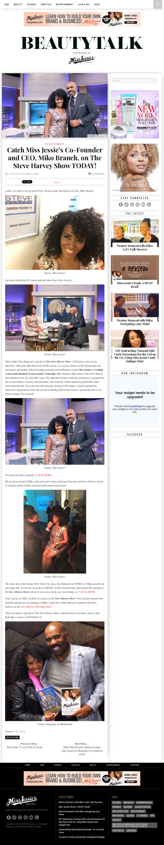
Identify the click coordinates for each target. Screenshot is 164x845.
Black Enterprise (142, 806)
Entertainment (64, 4)
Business (117, 806)
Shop (97, 4)
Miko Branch (118, 815)
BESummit (128, 806)
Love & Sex (83, 4)
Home (27, 765)
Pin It (56, 182)
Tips (152, 815)
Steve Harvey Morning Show (35, 606)
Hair (6, 4)
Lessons (130, 815)
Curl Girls (131, 830)
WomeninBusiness (144, 802)
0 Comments (97, 173)
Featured (117, 802)
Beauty (18, 4)
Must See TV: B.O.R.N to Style (24, 747)
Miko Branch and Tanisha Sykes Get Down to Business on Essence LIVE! (82, 751)
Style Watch (118, 830)
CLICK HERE (43, 475)
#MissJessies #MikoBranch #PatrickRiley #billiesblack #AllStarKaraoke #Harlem (130, 825)
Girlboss (117, 819)
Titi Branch (142, 815)
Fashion (31, 4)
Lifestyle (46, 4)
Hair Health (129, 802)
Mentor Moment (138, 811)
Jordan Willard (16, 173)
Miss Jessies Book (120, 811)
